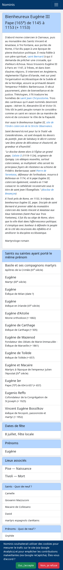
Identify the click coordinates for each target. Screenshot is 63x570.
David (8, 513)
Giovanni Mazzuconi (17, 500)
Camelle (10, 493)
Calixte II (17, 155)
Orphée (9, 535)
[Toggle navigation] (56, 4)
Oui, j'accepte (26, 565)
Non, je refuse (48, 565)
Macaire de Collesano (18, 507)
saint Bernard (35, 56)
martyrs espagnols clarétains (22, 520)
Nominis (8, 4)
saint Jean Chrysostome (34, 98)
